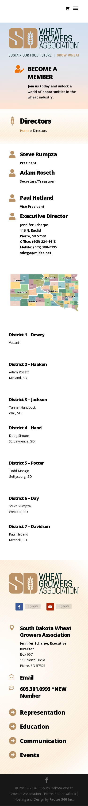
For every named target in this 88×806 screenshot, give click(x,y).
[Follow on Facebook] (19, 606)
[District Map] (44, 311)
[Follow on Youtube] (50, 606)
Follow (33, 606)
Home (24, 130)
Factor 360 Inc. (62, 799)
